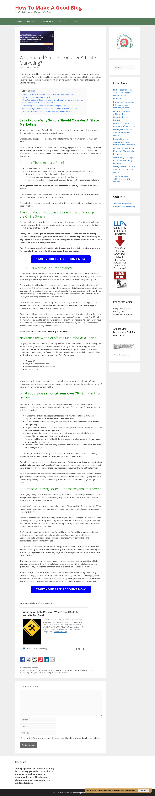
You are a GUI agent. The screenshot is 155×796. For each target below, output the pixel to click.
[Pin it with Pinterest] (40, 659)
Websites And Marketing (124, 206)
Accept (143, 790)
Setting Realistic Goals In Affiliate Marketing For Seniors (124, 169)
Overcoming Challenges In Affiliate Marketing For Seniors (123, 160)
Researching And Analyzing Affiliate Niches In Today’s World (124, 142)
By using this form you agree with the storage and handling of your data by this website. (61, 738)
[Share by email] (52, 659)
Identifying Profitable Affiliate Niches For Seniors (122, 132)
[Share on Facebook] (22, 659)
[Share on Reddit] (34, 659)
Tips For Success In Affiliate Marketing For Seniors (123, 179)
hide (34, 91)
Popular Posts (45, 21)
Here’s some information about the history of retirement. (44, 331)
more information (130, 790)
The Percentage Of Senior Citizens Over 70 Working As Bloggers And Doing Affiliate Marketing (57, 670)
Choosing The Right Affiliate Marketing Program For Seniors (45, 672)
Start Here (31, 21)
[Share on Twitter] (28, 659)
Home (19, 21)
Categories (62, 21)
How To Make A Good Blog (48, 7)
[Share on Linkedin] (46, 659)
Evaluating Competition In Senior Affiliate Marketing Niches (123, 105)
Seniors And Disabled (30, 668)
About (76, 21)
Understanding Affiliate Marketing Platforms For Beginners (124, 151)
